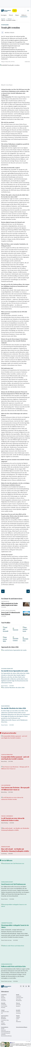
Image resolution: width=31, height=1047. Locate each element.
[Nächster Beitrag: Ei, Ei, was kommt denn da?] (28, 591)
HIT (2, 1013)
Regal (2, 1021)
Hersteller (3, 997)
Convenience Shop (5, 1020)
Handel (2, 996)
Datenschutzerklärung (5, 1031)
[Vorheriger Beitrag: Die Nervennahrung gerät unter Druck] (3, 591)
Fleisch (11, 15)
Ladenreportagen (19, 997)
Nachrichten (18, 996)
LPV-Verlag (18, 1004)
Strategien (4, 15)
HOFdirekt (3, 1024)
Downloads (18, 1013)
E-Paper (17, 1018)
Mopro (17, 15)
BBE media (3, 1017)
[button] (7, 32)
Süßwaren (23, 15)
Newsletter (18, 1011)
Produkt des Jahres (5, 1011)
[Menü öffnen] (28, 11)
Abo (17, 1020)
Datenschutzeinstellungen (21, 1027)
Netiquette (3, 1034)
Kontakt (2, 1028)
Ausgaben (18, 1017)
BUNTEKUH (3, 1018)
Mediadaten (18, 1021)
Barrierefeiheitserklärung (6, 1035)
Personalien (3, 1000)
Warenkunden (19, 1000)
